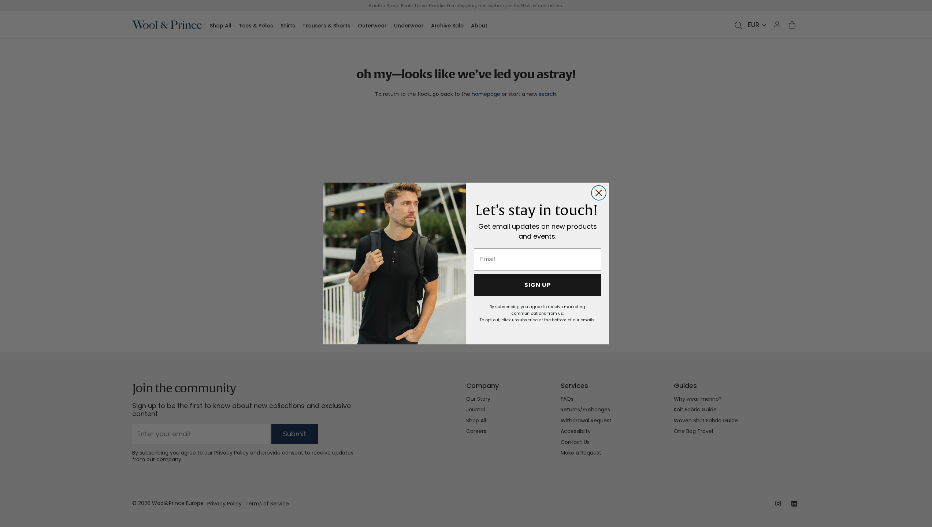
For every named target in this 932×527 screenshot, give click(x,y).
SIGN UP (537, 285)
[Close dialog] (598, 193)
